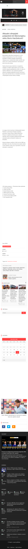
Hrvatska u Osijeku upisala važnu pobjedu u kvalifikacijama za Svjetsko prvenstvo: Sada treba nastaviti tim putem (16, 475)
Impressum (12, 547)
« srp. (4, 360)
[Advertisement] (14, 324)
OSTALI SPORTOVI (11, 29)
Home (5, 29)
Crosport (4, 300)
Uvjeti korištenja (18, 547)
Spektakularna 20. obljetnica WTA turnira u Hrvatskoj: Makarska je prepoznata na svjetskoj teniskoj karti (16, 510)
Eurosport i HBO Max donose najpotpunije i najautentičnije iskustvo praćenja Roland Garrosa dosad (16, 504)
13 (14, 349)
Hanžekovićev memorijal (12, 261)
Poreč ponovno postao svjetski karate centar (16, 529)
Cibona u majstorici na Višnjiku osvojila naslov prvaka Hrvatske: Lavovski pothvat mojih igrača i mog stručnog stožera (16, 481)
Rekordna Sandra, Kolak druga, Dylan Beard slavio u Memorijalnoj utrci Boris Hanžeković (13, 294)
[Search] (26, 1)
